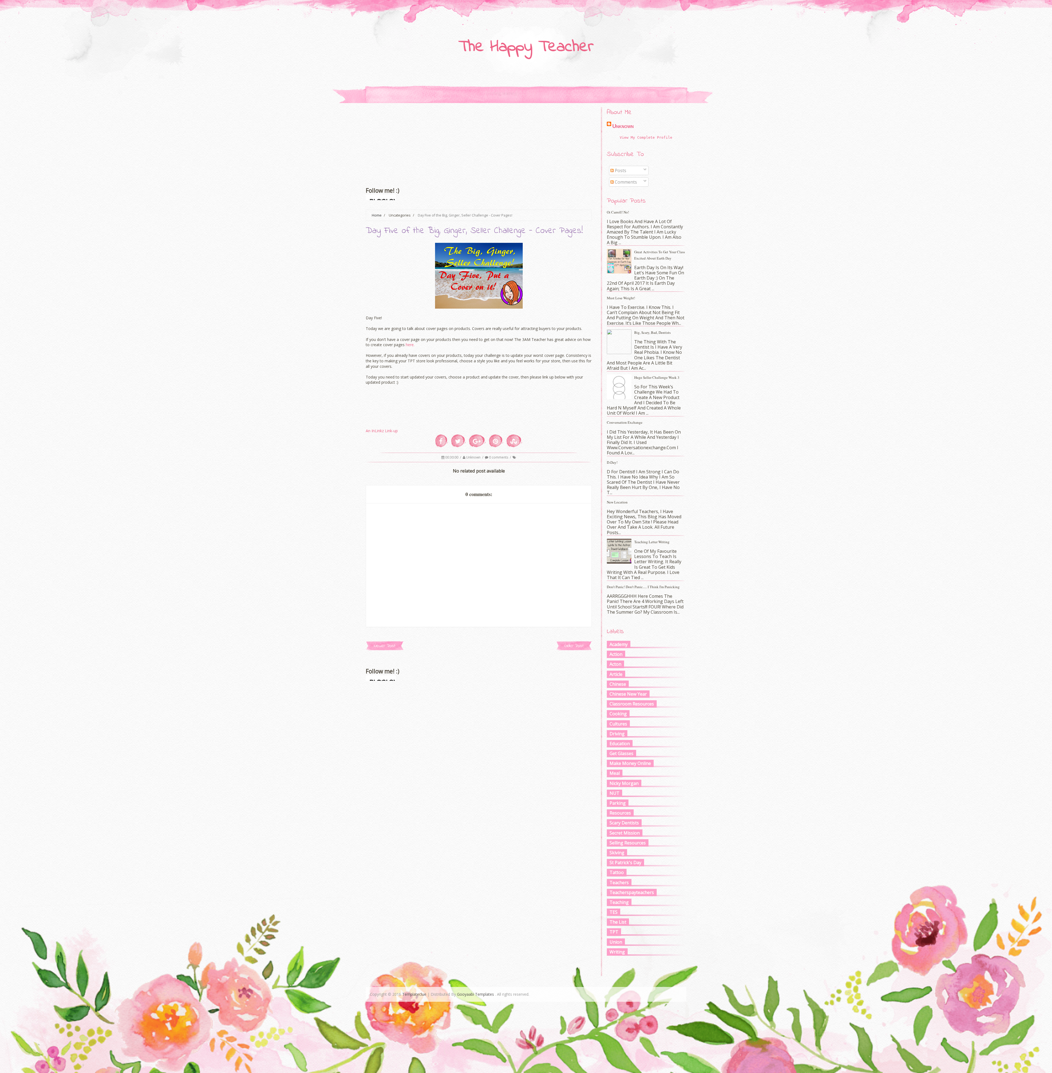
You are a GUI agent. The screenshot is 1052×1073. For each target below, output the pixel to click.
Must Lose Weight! (621, 297)
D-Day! (612, 462)
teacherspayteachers (632, 892)
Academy (619, 644)
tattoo (617, 872)
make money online (630, 763)
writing (617, 952)
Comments (625, 182)
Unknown (473, 457)
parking (618, 803)
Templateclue (414, 994)
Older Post (574, 645)
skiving (617, 853)
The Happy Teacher (526, 47)
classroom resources (632, 704)
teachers (619, 883)
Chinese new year (628, 694)
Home (377, 215)
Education (620, 744)
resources (620, 813)
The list (618, 922)
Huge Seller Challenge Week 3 (656, 377)
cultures (618, 724)
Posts (620, 170)
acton (615, 664)
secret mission (625, 833)
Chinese (618, 684)
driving (617, 734)
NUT (614, 793)
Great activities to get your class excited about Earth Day (659, 255)
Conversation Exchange (624, 422)
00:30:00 (452, 457)
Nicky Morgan (624, 783)
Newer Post (384, 645)
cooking (618, 714)
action (616, 654)
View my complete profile (646, 137)
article (616, 674)
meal (615, 773)
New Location (617, 502)
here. (410, 344)
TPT (614, 932)
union (616, 942)
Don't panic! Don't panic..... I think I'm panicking (643, 586)
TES (614, 912)
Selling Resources (628, 843)
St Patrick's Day (625, 862)
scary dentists (624, 823)
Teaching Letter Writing (652, 541)
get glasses (621, 753)
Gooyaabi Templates (475, 994)
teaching (619, 902)
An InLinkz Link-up (382, 430)
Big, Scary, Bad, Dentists (652, 332)
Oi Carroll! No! (618, 212)
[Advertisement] (479, 140)
